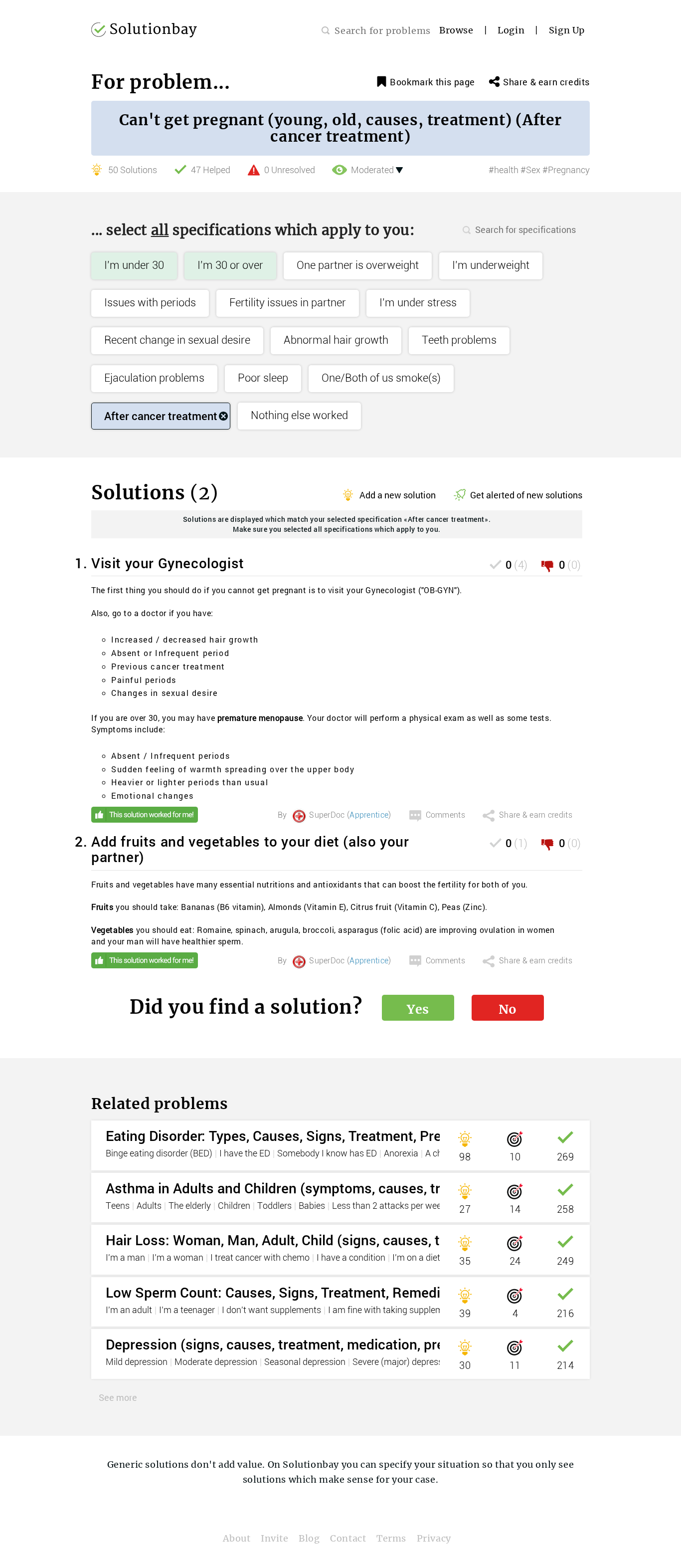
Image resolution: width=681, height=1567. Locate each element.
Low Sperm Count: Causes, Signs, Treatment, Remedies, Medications (323, 1292)
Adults (149, 1206)
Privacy (434, 1538)
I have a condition (351, 1258)
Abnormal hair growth (336, 340)
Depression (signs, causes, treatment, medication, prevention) (301, 1344)
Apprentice (368, 815)
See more (118, 1397)
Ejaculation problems (154, 378)
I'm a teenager (187, 1310)
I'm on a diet (416, 1258)
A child (438, 1153)
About (236, 1538)
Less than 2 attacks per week (389, 1206)
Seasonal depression (304, 1362)
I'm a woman (177, 1258)
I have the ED (244, 1153)
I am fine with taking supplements (394, 1310)
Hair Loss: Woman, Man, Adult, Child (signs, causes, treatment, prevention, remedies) (373, 1240)
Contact (348, 1538)
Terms (391, 1538)
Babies (312, 1206)
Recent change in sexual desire (177, 340)
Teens (118, 1206)
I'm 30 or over (230, 265)
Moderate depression (215, 1362)
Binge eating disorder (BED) (159, 1153)
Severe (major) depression (403, 1362)
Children (234, 1206)
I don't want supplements (271, 1310)
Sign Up (567, 30)
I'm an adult (129, 1310)
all (160, 230)
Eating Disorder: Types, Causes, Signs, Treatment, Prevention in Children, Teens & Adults (383, 1135)
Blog (309, 1538)
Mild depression (137, 1362)
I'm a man (125, 1258)
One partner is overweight (358, 265)
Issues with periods (150, 303)
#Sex (530, 170)
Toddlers (274, 1206)
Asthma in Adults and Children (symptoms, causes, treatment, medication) (340, 1188)
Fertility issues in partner (287, 303)
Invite (275, 1538)
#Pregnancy (566, 170)
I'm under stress (418, 303)
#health (503, 170)
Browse (456, 30)
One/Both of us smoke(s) (381, 378)
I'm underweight (490, 265)
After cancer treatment (160, 416)
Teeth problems (459, 340)
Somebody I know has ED (327, 1153)
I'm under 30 (134, 265)
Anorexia (401, 1153)
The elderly (190, 1206)
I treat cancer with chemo (260, 1258)
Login (511, 30)
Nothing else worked (299, 416)
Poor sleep (263, 378)
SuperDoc (326, 815)
